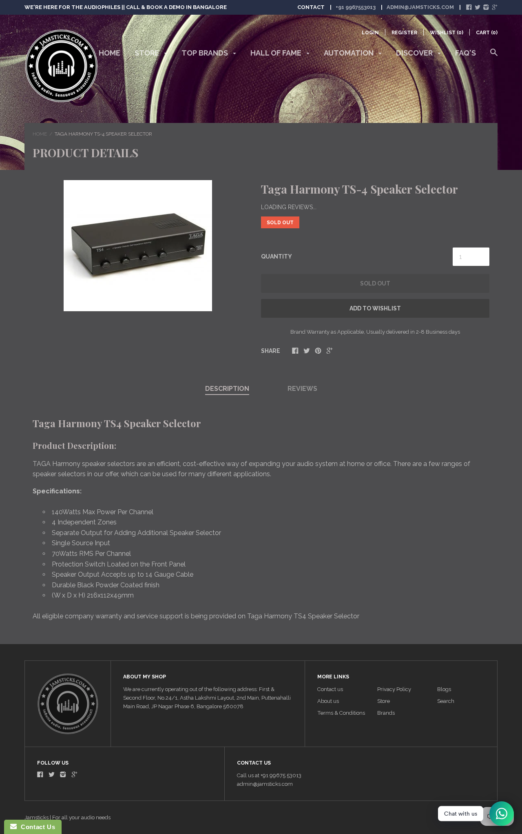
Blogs (444, 689)
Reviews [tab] (302, 388)
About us (328, 701)
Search (445, 701)
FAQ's (465, 53)
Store (148, 53)
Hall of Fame (276, 53)
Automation (349, 53)
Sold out (375, 283)
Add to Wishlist (375, 308)
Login (370, 33)
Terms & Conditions (341, 713)
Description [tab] (227, 388)
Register (404, 33)
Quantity (276, 256)
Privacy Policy (394, 689)
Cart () (487, 33)
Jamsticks (36, 817)
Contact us (330, 689)
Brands (386, 713)
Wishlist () (446, 33)
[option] (138, 245)
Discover (415, 53)
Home (109, 53)
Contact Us (36, 826)
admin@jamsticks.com (420, 7)
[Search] (494, 56)
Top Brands (205, 53)
